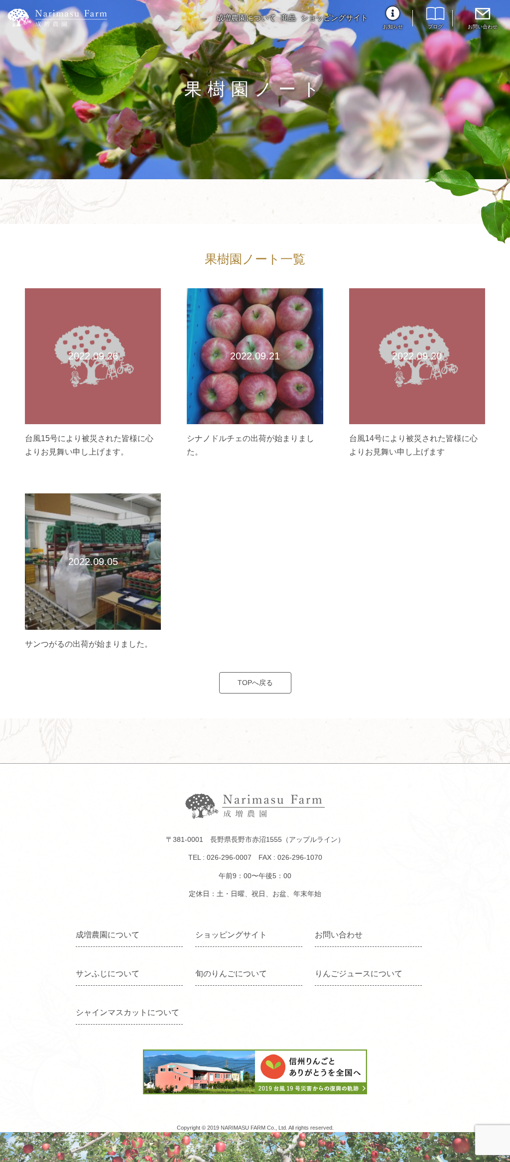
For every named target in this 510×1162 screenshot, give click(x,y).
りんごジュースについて (358, 973)
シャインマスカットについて (127, 1012)
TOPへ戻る (255, 683)
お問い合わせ (483, 26)
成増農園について (246, 17)
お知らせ (393, 26)
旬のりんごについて (231, 973)
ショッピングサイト (334, 17)
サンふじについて (107, 973)
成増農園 (57, 18)
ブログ (435, 26)
